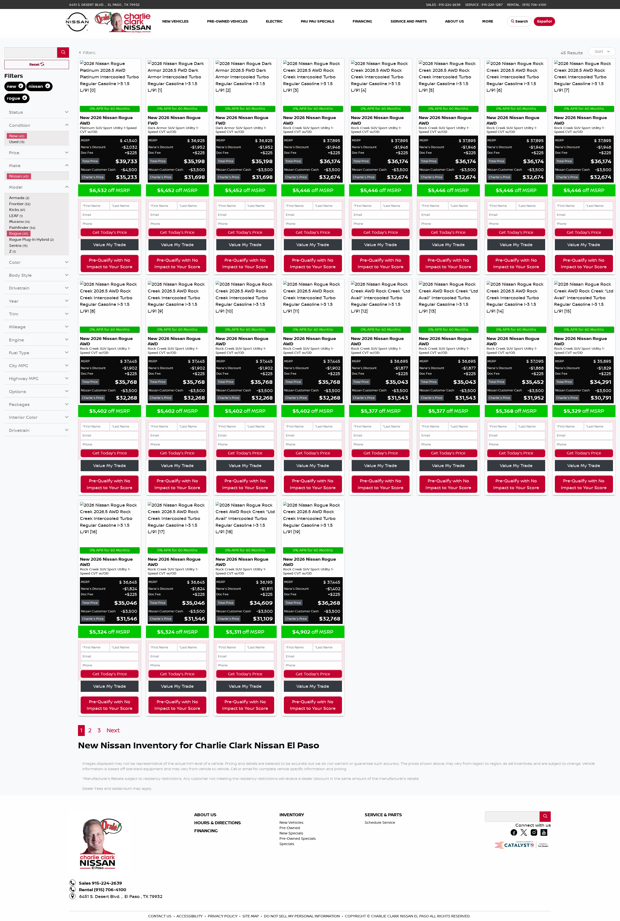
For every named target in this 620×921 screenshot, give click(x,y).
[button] (176, 21)
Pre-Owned (289, 876)
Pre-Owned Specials (297, 886)
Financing (206, 879)
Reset (34, 112)
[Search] (63, 101)
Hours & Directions (217, 871)
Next (113, 779)
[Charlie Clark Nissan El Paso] (108, 21)
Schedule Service (380, 870)
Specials (286, 892)
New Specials (291, 881)
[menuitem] (38, 184)
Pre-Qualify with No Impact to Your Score (109, 311)
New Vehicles (291, 870)
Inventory (291, 863)
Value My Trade (109, 293)
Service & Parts (383, 863)
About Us (205, 863)
